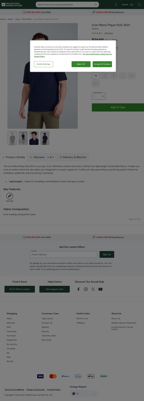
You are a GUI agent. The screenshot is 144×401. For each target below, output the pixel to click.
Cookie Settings (43, 64)
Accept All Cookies (102, 64)
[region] (73, 56)
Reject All (81, 64)
